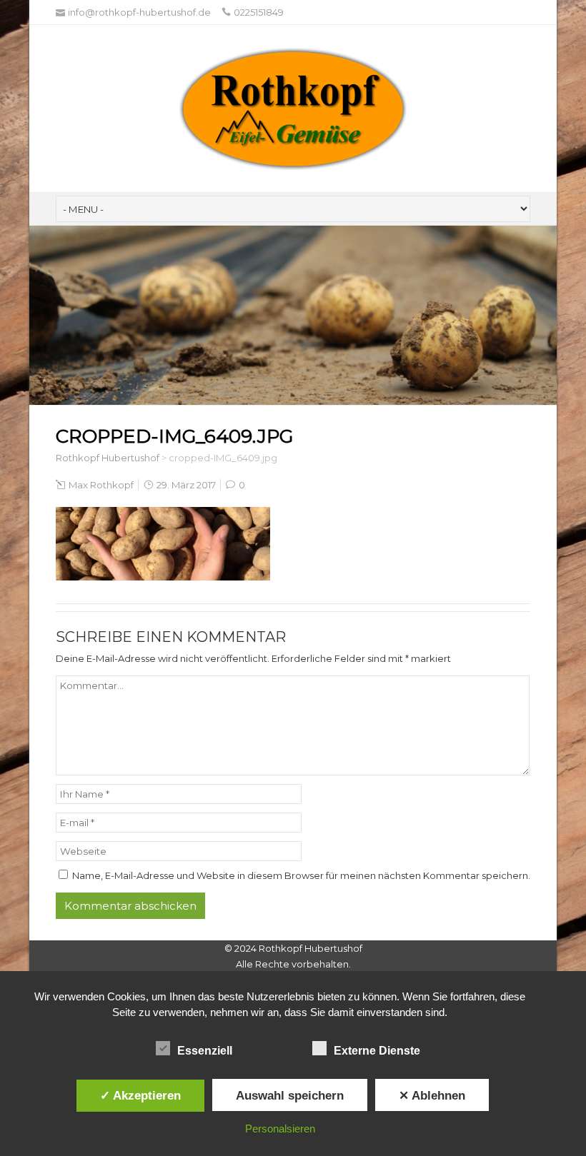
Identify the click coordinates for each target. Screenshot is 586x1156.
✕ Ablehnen (432, 1095)
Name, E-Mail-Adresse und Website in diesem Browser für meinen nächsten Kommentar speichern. (301, 875)
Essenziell (204, 1051)
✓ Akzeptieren (140, 1095)
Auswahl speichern (290, 1095)
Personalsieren (280, 1128)
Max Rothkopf (101, 485)
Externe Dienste (377, 1051)
